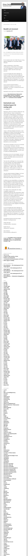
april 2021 (5, 283)
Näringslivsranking (7, 499)
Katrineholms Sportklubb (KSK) (10, 472)
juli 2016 (5, 335)
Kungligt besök (7, 484)
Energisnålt (6, 428)
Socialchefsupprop (7, 524)
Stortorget (6, 535)
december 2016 (7, 330)
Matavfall (5, 491)
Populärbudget (7, 509)
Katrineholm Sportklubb (8, 463)
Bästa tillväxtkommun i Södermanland (15, 94)
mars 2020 (6, 294)
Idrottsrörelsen (7, 450)
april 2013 (5, 382)
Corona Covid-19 (7, 418)
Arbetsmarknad (18, 238)
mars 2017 (6, 327)
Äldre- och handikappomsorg (9, 392)
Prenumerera (6, 20)
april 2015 (5, 352)
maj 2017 (5, 324)
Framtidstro (6, 96)
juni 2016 (5, 337)
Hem (5, 10)
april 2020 (5, 293)
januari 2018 (6, 316)
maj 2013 (5, 381)
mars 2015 (6, 353)
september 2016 (7, 333)
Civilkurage (6, 417)
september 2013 (7, 375)
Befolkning (6, 406)
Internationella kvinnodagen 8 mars (11, 455)
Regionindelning (7, 514)
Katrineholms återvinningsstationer (11, 467)
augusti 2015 (6, 348)
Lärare (5, 485)
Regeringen (18, 96)
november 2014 (7, 357)
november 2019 (7, 300)
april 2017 (5, 326)
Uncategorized (6, 548)
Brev (4, 414)
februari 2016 (6, 341)
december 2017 (7, 317)
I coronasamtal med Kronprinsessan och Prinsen (13, 259)
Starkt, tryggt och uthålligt (9, 260)
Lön (4, 489)
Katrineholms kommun (13, 97)
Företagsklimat (17, 95)
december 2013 (7, 371)
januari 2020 (6, 297)
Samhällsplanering (7, 517)
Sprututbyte (6, 530)
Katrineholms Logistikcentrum (10, 470)
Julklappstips (6, 461)
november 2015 (7, 343)
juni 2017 (5, 323)
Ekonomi (12, 95)
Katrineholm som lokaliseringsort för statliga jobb (10, 105)
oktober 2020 (6, 287)
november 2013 (7, 372)
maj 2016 (5, 338)
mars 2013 (6, 383)
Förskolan (6, 440)
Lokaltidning (6, 488)
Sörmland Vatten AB (8, 529)
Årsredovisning (7, 399)
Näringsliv (10, 96)
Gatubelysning (6, 443)
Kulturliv (5, 483)
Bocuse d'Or (6, 409)
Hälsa (5, 446)
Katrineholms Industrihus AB (9, 469)
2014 (4, 391)
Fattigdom (6, 430)
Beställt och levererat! (11, 29)
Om (4, 17)
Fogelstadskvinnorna (8, 436)
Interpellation (6, 457)
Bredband (5, 413)
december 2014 (7, 356)
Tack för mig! (6, 255)
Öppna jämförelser (7, 500)
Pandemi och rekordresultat (9, 257)
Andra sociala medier (6, 14)
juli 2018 (5, 309)
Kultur (5, 481)
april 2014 (5, 365)
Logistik (5, 487)
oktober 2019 (6, 301)
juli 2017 (5, 322)
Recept (5, 511)
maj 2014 (5, 364)
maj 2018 (5, 311)
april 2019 (5, 302)
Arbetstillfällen (10, 237)
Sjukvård (5, 518)
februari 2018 (6, 315)
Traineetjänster (7, 546)
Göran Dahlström (7, 265)
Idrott (5, 448)
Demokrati (6, 424)
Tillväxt (10, 238)
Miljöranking (6, 492)
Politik (5, 506)
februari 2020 (6, 296)
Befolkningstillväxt (7, 95)
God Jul (5, 444)
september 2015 (7, 346)
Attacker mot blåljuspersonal (9, 403)
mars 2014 (6, 367)
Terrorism (5, 540)
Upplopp (5, 550)
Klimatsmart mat (7, 474)
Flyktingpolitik (6, 435)
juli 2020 (5, 290)
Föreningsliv (6, 437)
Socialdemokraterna (8, 525)
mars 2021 (6, 285)
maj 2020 (5, 291)
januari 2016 (6, 342)
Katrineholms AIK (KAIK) (8, 466)
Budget (5, 415)
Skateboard (6, 519)
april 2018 (5, 312)
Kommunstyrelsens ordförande (10, 478)
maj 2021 (5, 282)
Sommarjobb (6, 526)
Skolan (5, 522)
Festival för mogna (7, 432)
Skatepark (6, 521)
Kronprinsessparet (7, 480)
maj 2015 (5, 350)
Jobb (9, 241)
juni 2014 (5, 363)
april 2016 (5, 339)
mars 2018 (6, 313)
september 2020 (7, 289)
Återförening (6, 402)
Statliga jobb (6, 238)
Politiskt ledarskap (7, 507)
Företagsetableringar (17, 240)
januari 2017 (6, 328)
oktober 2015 (6, 345)
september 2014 (7, 360)
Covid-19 (5, 419)
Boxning (5, 411)
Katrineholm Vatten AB (8, 465)
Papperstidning (7, 502)
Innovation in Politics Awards (9, 452)
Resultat (5, 515)
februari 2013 (6, 385)
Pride (5, 510)
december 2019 (7, 298)
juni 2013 (5, 379)
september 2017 (7, 320)
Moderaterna (6, 495)
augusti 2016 (6, 334)
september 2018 (7, 307)
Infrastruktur (6, 451)
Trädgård (5, 544)
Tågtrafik (5, 539)
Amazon (5, 395)
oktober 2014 (6, 359)
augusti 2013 (6, 376)
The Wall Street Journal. (8, 541)
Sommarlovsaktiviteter (8, 528)
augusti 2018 (6, 308)
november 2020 (7, 286)
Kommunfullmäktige (8, 476)
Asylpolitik (6, 400)
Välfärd (5, 551)
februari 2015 (6, 354)
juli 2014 (5, 361)
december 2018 (7, 304)
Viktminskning (6, 554)
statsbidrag (6, 533)
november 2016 (7, 331)
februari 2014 (6, 368)
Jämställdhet (6, 458)
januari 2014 (6, 370)
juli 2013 (5, 378)
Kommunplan (6, 477)
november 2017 (7, 319)
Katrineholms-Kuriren (8, 473)
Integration (6, 454)
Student (5, 536)
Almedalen (6, 393)
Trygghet (5, 547)
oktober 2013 (6, 374)
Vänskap (5, 552)
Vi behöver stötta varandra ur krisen (11, 256)
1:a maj (5, 389)
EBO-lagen (6, 425)
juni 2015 (5, 349)
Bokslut (5, 410)
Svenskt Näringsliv (7, 537)
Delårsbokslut (6, 422)
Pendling (14, 96)
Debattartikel (6, 421)
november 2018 (7, 305)
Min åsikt (5, 493)
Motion (5, 496)
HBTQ (5, 447)
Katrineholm (6, 462)
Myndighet (19, 97)
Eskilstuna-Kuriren (7, 429)
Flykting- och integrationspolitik (10, 433)
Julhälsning (6, 459)
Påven (5, 503)
